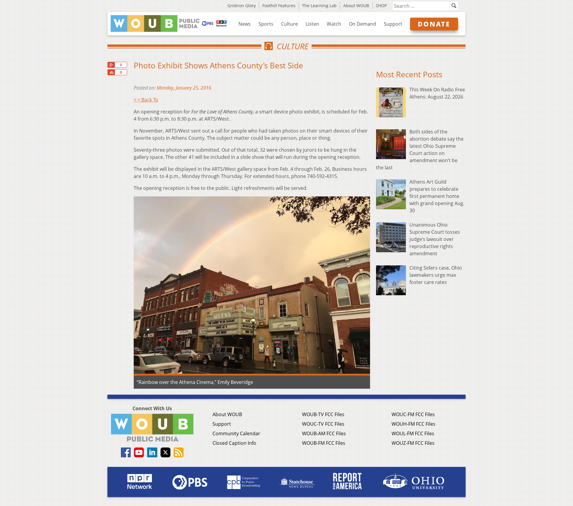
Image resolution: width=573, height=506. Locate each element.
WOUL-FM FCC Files (413, 433)
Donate (434, 23)
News (244, 24)
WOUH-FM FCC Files (413, 424)
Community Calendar (236, 433)
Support (393, 24)
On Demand (362, 24)
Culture (289, 24)
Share (111, 72)
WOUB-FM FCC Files (323, 443)
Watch (334, 24)
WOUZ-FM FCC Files (413, 443)
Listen (312, 24)
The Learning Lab (319, 5)
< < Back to (146, 99)
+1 (111, 65)
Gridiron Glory (241, 5)
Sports (265, 24)
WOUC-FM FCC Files (413, 414)
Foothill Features (278, 5)
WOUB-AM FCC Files (324, 433)
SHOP (381, 5)
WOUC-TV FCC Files (323, 424)
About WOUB (356, 5)
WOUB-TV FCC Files (323, 414)
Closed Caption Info (234, 443)
